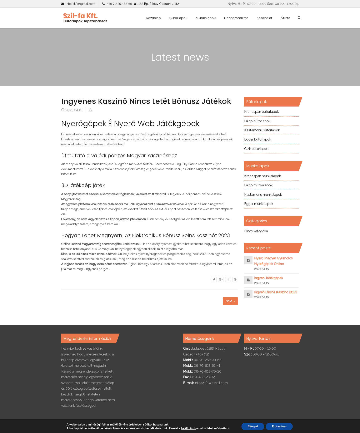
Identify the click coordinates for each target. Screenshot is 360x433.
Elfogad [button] (253, 426)
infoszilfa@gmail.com (80, 3)
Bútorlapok (178, 18)
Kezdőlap (153, 18)
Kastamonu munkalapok (263, 195)
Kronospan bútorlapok (261, 112)
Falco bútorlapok (257, 121)
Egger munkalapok (258, 204)
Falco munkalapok (258, 185)
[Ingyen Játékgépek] (248, 280)
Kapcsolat (264, 18)
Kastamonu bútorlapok (262, 130)
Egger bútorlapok (257, 139)
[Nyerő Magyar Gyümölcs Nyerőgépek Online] (248, 260)
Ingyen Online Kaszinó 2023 (275, 292)
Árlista (285, 18)
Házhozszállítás (236, 18)
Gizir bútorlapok (256, 149)
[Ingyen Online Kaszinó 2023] (248, 294)
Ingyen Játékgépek (268, 278)
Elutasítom (279, 426)
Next (229, 301)
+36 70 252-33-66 (118, 3)
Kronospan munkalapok (262, 176)
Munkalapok (206, 18)
